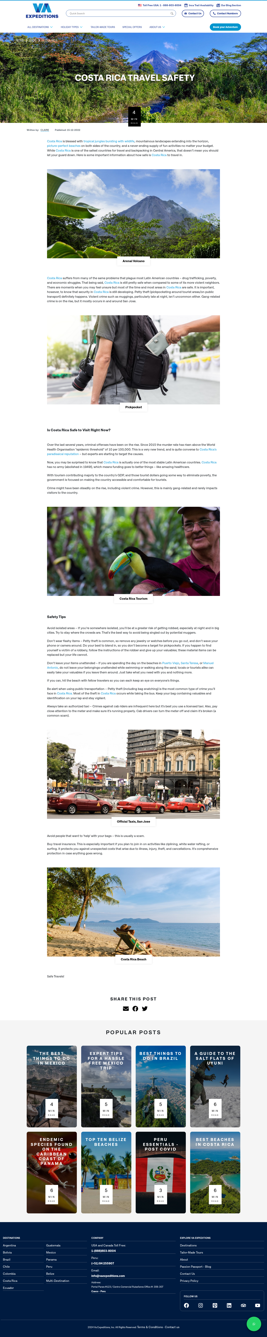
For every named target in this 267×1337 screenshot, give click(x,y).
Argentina (9, 1245)
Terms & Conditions (150, 1327)
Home (20, 40)
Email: (108, 1273)
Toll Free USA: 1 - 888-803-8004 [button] (162, 5)
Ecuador (8, 1288)
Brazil (6, 1259)
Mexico (51, 1252)
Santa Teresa (189, 663)
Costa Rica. (65, 693)
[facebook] (133, 1009)
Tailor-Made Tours (103, 27)
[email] (124, 1009)
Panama (51, 1259)
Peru (49, 1266)
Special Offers (132, 27)
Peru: (102, 1260)
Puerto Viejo (170, 663)
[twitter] (143, 1009)
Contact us (172, 1327)
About (184, 1259)
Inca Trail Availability (201, 5)
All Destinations (38, 27)
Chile (6, 1266)
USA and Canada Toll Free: (108, 1248)
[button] (44, 130)
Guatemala (53, 1245)
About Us (155, 27)
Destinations (188, 1245)
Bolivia (7, 1252)
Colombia (9, 1273)
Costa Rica (54, 141)
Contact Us (194, 13)
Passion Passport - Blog (195, 1266)
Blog (33, 40)
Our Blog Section (231, 5)
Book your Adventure (225, 26)
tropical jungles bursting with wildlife (109, 141)
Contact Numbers (227, 13)
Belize (50, 1273)
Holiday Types (70, 27)
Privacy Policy (189, 1281)
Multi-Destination (57, 1281)
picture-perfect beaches (63, 146)
